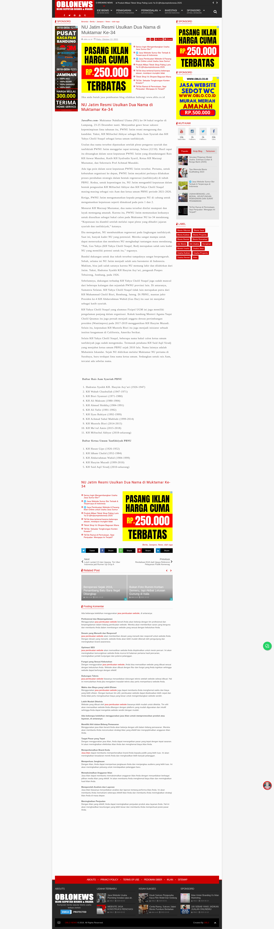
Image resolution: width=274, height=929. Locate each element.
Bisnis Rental (183, 239)
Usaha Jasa (198, 248)
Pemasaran (125, 11)
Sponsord (194, 11)
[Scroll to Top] (215, 922)
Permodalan (149, 11)
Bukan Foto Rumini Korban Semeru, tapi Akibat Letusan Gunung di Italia (147, 590)
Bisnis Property (200, 235)
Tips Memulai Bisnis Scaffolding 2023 (198, 170)
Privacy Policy (109, 879)
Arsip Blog (197, 151)
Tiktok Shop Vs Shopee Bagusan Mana (153, 76)
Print (160, 39)
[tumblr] (85, 15)
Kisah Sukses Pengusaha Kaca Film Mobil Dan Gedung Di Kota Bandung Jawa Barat (163, 898)
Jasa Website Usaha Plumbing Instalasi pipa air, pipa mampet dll (119, 898)
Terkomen (210, 151)
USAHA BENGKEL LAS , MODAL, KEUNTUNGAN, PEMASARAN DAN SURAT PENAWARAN (201, 197)
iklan (195, 257)
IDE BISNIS (103, 11)
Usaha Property (201, 253)
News (160, 545)
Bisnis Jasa (199, 230)
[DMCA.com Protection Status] (74, 912)
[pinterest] (74, 15)
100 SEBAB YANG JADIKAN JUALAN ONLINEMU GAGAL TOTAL (205, 909)
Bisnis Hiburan (183, 230)
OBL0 (206, 922)
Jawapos (153, 545)
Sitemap (182, 879)
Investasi (172, 11)
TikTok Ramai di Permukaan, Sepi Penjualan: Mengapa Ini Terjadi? (151, 87)
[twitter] (69, 15)
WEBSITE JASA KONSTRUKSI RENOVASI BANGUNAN (120, 909)
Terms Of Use (131, 879)
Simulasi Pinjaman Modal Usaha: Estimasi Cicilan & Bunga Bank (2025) (200, 159)
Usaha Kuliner (183, 253)
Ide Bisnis (181, 244)
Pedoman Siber (153, 879)
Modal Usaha (183, 248)
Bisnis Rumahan (200, 239)
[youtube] (79, 15)
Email (169, 39)
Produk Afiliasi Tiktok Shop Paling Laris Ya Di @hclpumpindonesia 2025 (153, 66)
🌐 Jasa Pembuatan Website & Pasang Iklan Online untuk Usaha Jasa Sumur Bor (153, 61)
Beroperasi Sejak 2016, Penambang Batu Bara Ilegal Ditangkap (101, 590)
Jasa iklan (86, 753)
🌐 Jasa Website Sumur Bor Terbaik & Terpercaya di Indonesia (153, 54)
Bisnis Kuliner (183, 235)
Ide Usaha (194, 244)
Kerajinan (207, 244)
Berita (145, 545)
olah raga (168, 545)
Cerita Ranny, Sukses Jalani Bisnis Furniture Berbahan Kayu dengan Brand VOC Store (162, 910)
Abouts (91, 879)
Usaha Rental (183, 257)
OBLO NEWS (71, 922)
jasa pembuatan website (129, 613)
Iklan (170, 879)
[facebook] (64, 15)
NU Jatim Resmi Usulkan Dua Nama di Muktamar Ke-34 (125, 484)
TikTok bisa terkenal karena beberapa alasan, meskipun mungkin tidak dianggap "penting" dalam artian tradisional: (167, 3)
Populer (184, 151)
